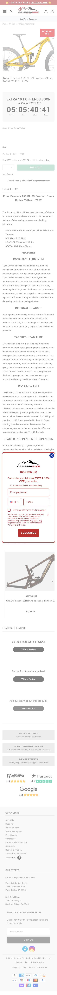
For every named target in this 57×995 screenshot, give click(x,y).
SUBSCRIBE (28, 532)
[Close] (51, 455)
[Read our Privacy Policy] (47, 514)
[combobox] (14, 502)
